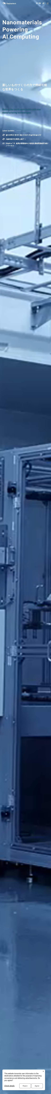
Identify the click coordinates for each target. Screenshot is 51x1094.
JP (43, 3)
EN (40, 3)
